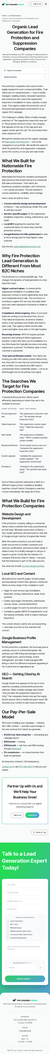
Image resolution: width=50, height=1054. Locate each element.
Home (4, 16)
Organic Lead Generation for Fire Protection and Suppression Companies (20, 19)
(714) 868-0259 (25, 1031)
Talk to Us (17, 815)
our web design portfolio (33, 566)
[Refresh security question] (40, 967)
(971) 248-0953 (25, 767)
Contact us (7, 767)
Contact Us (32, 815)
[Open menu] (46, 4)
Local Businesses (14, 16)
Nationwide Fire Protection (17, 142)
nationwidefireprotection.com (27, 246)
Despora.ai (16, 748)
